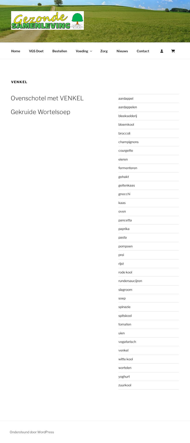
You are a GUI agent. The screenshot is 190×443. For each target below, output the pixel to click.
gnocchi (124, 194)
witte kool (125, 359)
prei (121, 255)
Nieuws (122, 51)
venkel (123, 350)
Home (15, 51)
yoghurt (124, 376)
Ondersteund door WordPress (32, 432)
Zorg (104, 51)
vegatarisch (127, 342)
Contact (143, 51)
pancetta (125, 220)
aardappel (125, 98)
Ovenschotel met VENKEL (47, 98)
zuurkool (124, 385)
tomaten (124, 324)
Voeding (82, 51)
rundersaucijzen (130, 281)
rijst (121, 264)
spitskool (125, 316)
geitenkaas (126, 185)
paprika (124, 229)
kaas (122, 203)
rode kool (125, 272)
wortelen (124, 368)
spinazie (124, 307)
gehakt (123, 177)
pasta (122, 237)
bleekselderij (127, 116)
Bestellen (59, 51)
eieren (123, 159)
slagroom (125, 290)
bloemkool (126, 124)
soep (122, 298)
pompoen (125, 246)
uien (121, 333)
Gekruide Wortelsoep (40, 111)
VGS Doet (36, 51)
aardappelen (127, 107)
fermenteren (127, 168)
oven (122, 211)
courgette (125, 150)
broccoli (124, 133)
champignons (128, 142)
